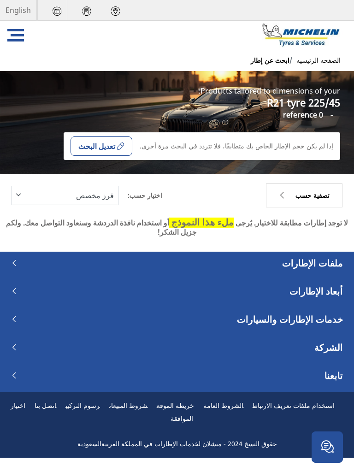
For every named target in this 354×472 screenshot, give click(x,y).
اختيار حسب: (145, 195)
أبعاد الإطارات (316, 291)
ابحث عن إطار (270, 60)
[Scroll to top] (329, 417)
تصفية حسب (312, 195)
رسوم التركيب (82, 405)
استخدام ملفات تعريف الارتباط (294, 405)
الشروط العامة (223, 405)
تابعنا (333, 375)
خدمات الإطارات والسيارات (290, 319)
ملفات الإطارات (312, 263)
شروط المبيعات (128, 405)
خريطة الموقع (175, 405)
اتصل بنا (45, 405)
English (18, 10)
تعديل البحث (96, 146)
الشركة (328, 347)
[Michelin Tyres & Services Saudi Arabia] (302, 35)
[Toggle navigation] (15, 35)
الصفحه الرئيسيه (318, 60)
